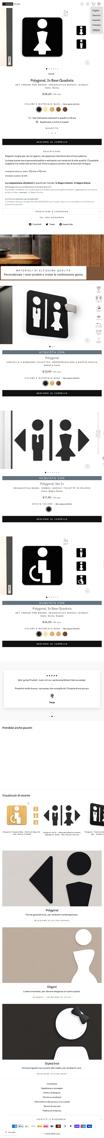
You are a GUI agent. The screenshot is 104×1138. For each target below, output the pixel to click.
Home (51, 74)
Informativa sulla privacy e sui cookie (52, 1101)
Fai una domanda (52, 217)
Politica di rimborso (52, 1110)
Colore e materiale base (52, 104)
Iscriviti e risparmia (51, 1119)
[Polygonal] (52, 878)
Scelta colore (52, 504)
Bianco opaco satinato (55, 509)
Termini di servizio (52, 1106)
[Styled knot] (52, 1032)
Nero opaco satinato (39, 109)
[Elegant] (52, 955)
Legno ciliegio (58, 109)
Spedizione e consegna (52, 211)
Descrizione (52, 151)
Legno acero (45, 109)
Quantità (52, 128)
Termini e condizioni (52, 1097)
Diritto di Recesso (51, 1092)
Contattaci (52, 1083)
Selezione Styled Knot (52, 1074)
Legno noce (65, 109)
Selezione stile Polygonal (52, 920)
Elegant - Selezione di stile (52, 997)
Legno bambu (52, 109)
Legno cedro (58, 634)
